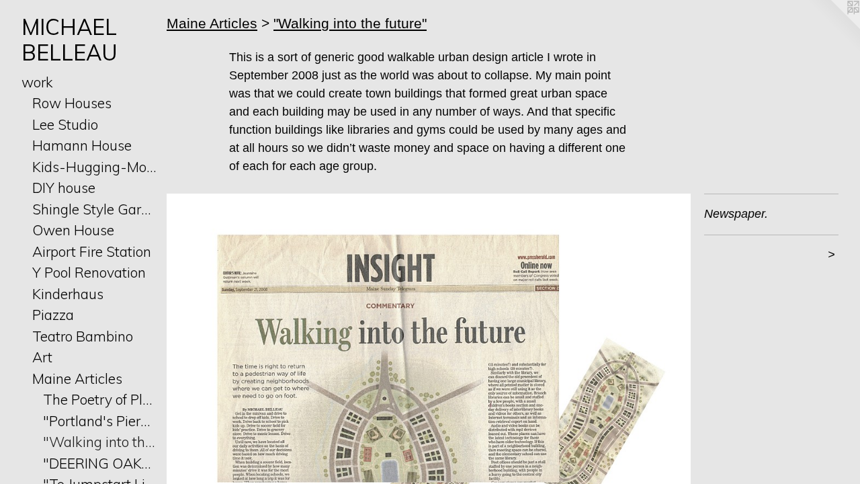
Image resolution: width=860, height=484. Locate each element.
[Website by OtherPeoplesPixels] (833, 27)
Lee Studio (65, 124)
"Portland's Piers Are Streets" (100, 421)
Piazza (53, 314)
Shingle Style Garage (94, 209)
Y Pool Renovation (89, 272)
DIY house (63, 187)
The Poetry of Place (100, 399)
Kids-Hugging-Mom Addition (94, 166)
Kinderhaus (67, 293)
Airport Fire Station (91, 251)
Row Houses (72, 103)
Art (42, 357)
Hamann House (82, 145)
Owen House (73, 230)
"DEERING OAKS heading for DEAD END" (100, 463)
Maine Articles (77, 378)
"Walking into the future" (100, 441)
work (37, 82)
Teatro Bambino (82, 336)
